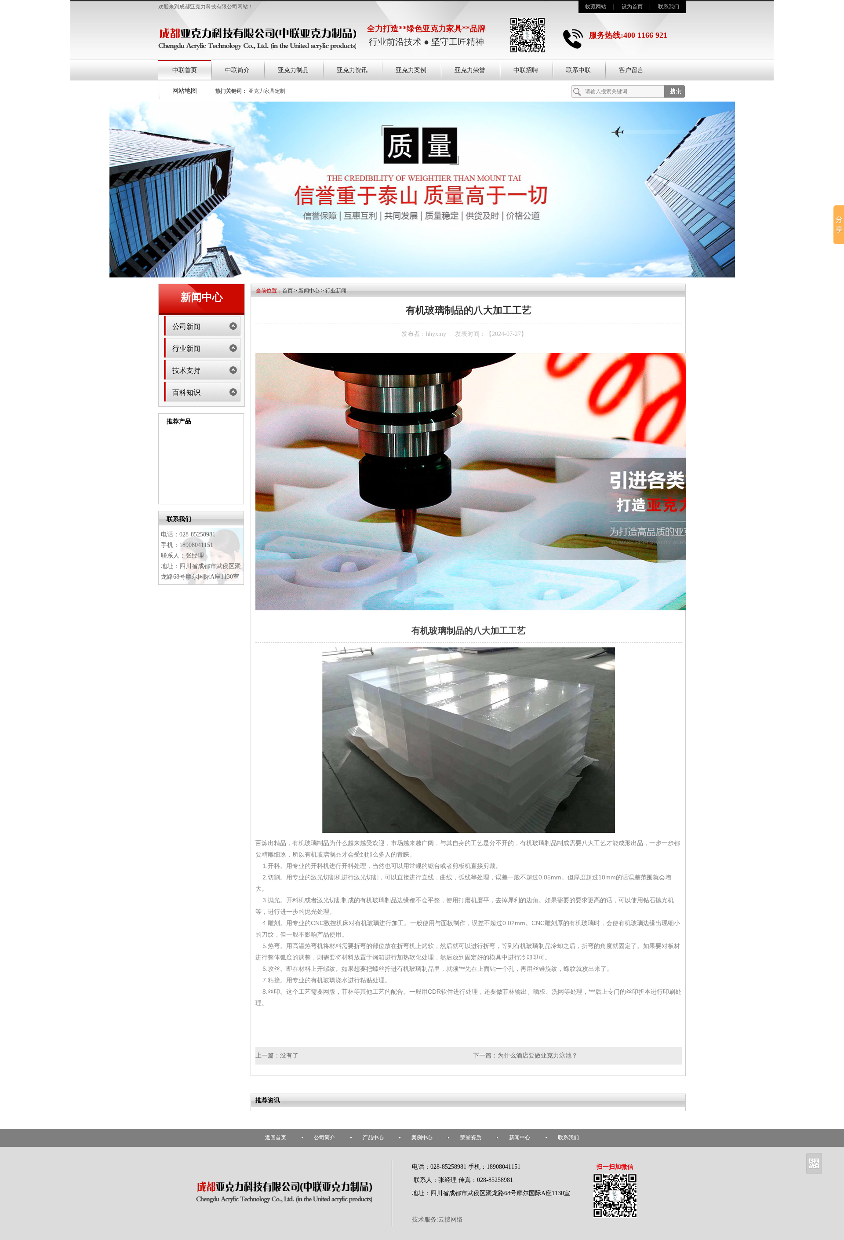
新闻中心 (309, 291)
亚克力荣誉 (470, 70)
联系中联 (578, 70)
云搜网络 (450, 1219)
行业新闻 (186, 348)
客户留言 (631, 70)
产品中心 (373, 1137)
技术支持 (186, 370)
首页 (287, 291)
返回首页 (275, 1137)
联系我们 (668, 7)
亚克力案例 (411, 70)
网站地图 (184, 91)
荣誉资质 (470, 1137)
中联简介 (237, 70)
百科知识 (186, 392)
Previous (163, 464)
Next (239, 464)
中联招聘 (525, 70)
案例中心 (422, 1137)
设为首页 (632, 7)
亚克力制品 (293, 70)
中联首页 (184, 70)
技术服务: (425, 1219)
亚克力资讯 (352, 70)
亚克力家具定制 (266, 91)
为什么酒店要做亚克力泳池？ (538, 1055)
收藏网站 (595, 7)
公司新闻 (186, 326)
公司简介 (324, 1137)
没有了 (289, 1055)
